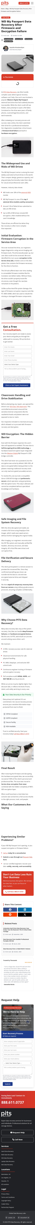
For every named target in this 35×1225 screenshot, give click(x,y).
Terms (19, 380)
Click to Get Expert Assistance (16, 385)
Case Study (5, 17)
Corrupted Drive (8, 39)
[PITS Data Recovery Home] (5, 3)
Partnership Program (7, 1207)
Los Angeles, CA (6, 1178)
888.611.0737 (12, 1102)
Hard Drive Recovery (7, 1151)
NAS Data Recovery (7, 1164)
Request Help (27, 857)
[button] (10, 910)
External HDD (18, 39)
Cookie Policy (5, 1204)
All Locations (5, 1184)
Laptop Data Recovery (7, 1161)
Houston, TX (5, 1181)
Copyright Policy (6, 1200)
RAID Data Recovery (7, 1155)
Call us (5, 853)
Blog (7, 8)
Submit (7, 1084)
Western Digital (8, 41)
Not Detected (28, 39)
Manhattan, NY (5, 1174)
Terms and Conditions (8, 1197)
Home (2, 8)
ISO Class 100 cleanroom (18, 407)
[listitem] (17, 932)
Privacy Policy (13, 380)
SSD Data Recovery (7, 1158)
